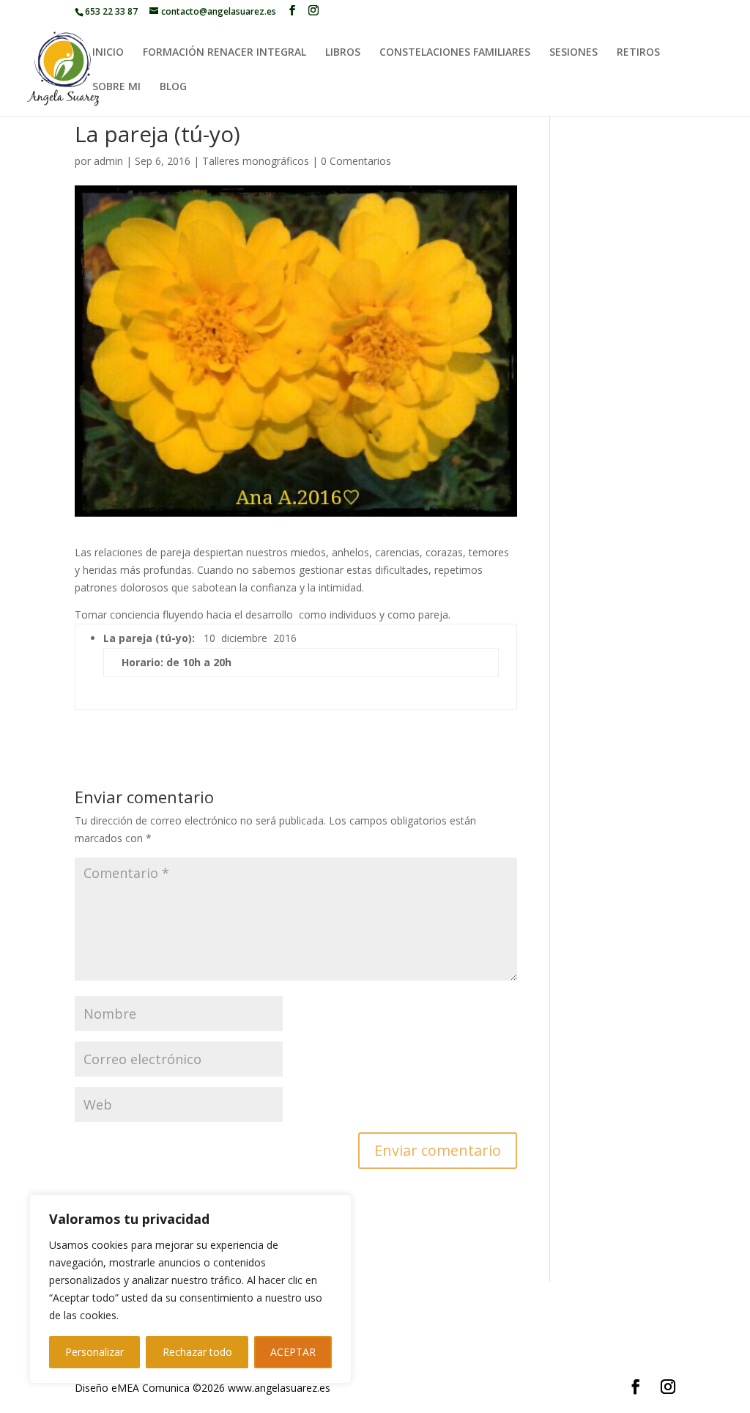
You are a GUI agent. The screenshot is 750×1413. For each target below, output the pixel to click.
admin (108, 161)
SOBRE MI (116, 87)
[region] (190, 1289)
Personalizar (94, 1352)
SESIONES (573, 53)
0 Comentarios (356, 161)
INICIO (108, 53)
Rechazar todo (197, 1352)
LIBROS (342, 53)
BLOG (173, 87)
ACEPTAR (293, 1352)
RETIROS (638, 53)
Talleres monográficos (255, 161)
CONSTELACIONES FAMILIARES (454, 53)
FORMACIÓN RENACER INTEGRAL (224, 53)
